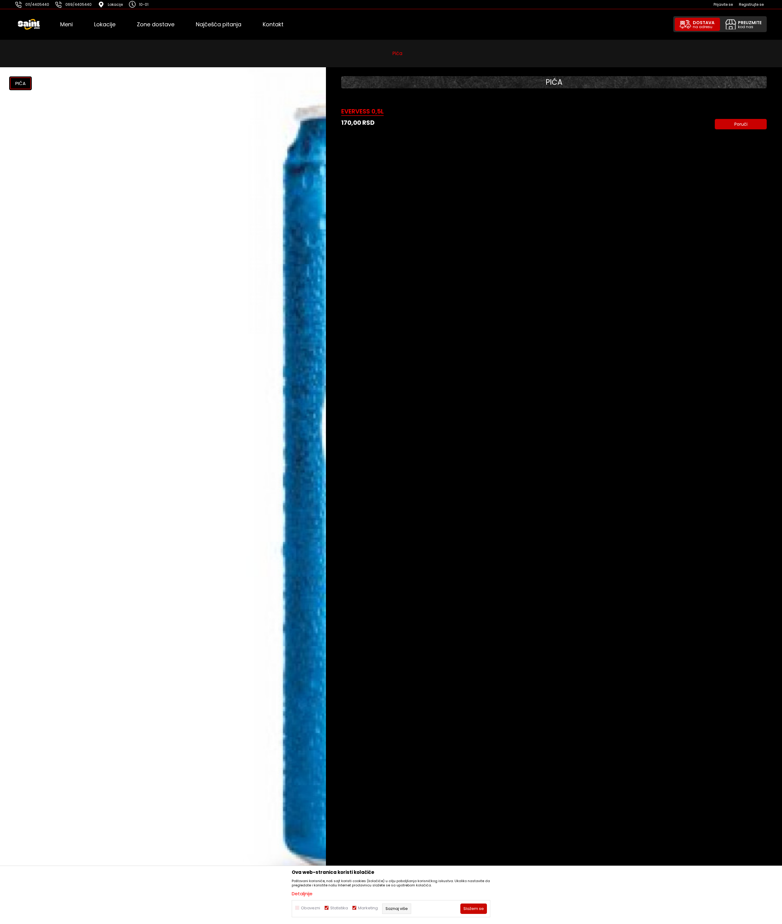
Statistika (339, 908)
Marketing (368, 908)
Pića (397, 53)
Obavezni (310, 908)
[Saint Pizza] (37, 24)
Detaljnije (302, 893)
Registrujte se (751, 4)
